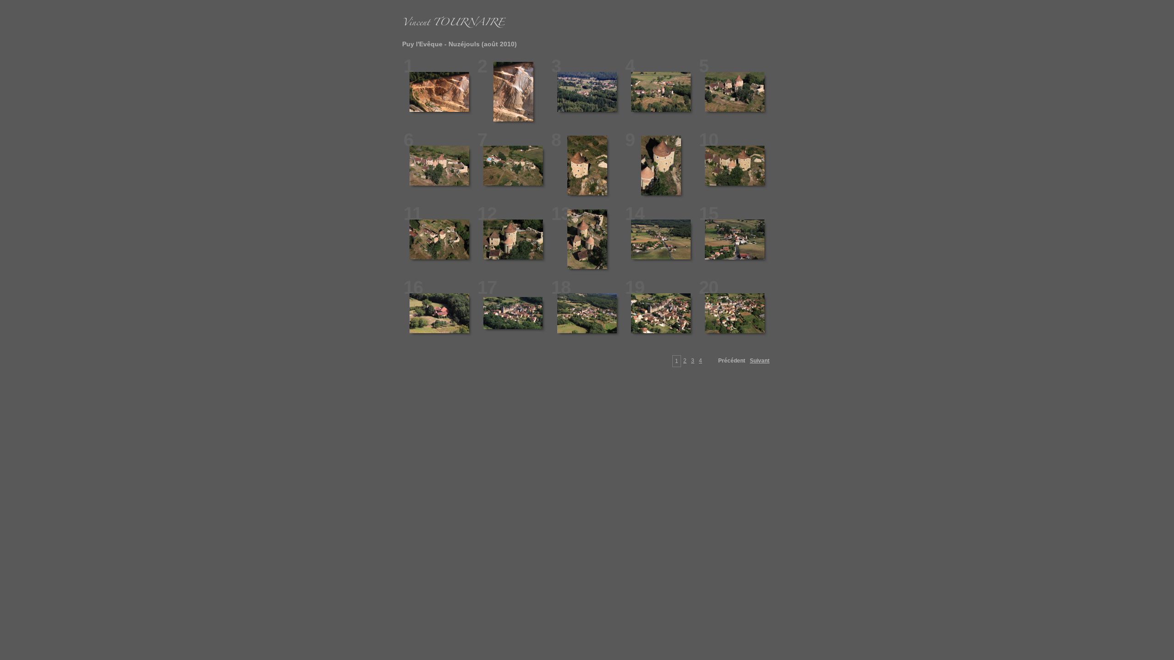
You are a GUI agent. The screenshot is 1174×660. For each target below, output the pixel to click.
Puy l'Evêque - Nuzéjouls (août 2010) (459, 44)
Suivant (760, 361)
